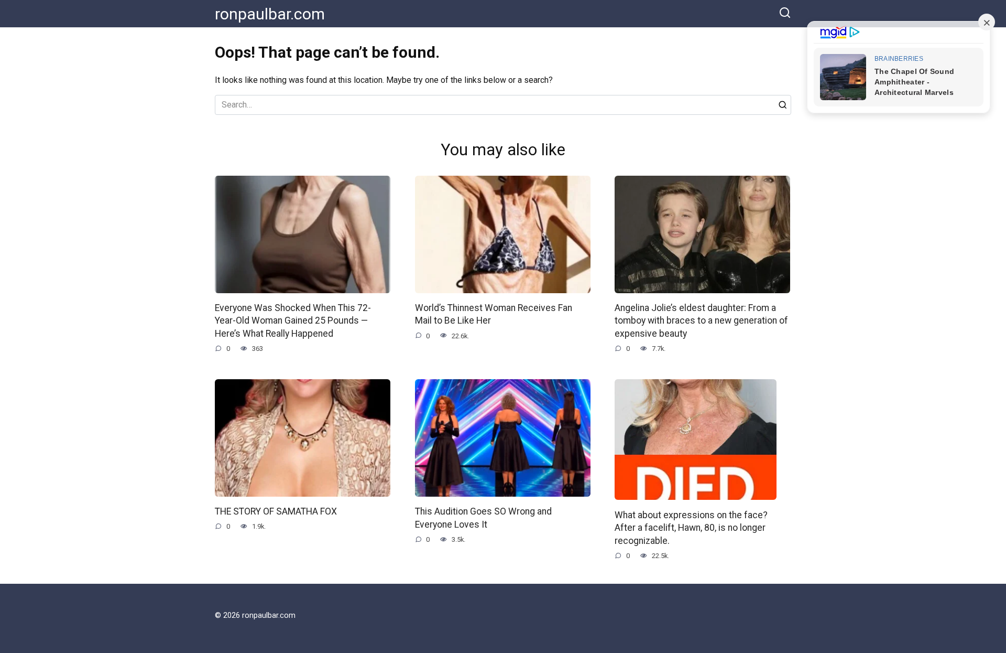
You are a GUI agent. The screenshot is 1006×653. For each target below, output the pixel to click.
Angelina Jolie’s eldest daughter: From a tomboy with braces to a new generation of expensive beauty (701, 321)
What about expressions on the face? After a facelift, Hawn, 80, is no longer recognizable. (691, 527)
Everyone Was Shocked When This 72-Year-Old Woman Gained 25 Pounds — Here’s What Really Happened (293, 321)
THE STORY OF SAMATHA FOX (276, 511)
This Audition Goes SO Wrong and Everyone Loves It (483, 518)
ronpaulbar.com (270, 14)
